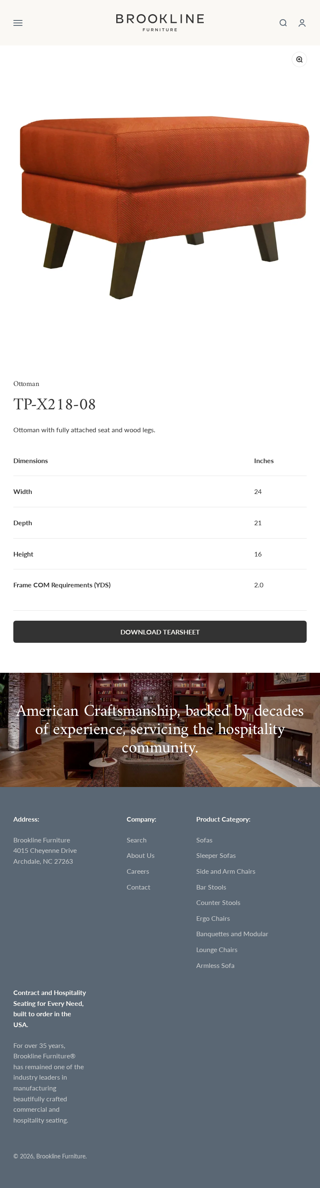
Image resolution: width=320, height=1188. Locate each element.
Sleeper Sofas (216, 855)
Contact (138, 887)
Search (137, 840)
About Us (141, 855)
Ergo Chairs (213, 918)
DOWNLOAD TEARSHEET (160, 632)
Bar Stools (211, 887)
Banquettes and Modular (232, 933)
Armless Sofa (215, 965)
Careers (138, 871)
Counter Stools (218, 902)
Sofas (204, 840)
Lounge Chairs (217, 949)
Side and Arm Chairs (225, 871)
